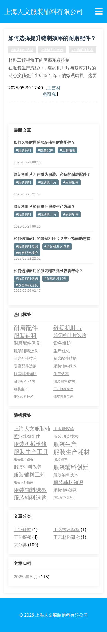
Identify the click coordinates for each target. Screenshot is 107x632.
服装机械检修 (30, 443)
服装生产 (21, 389)
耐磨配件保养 (27, 343)
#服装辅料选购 (27, 278)
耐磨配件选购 (25, 366)
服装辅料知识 (25, 373)
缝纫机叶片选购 (70, 335)
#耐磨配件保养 (55, 278)
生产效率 (61, 373)
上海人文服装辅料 (32, 428)
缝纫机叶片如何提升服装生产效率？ (44, 206)
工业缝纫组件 (63, 389)
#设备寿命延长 (27, 285)
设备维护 (62, 343)
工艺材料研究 (51, 91)
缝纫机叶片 (68, 327)
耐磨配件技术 (25, 358)
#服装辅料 (23, 150)
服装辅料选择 (65, 489)
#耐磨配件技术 (82, 49)
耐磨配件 (26, 327)
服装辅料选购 (26, 350)
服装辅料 (25, 335)
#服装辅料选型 (22, 49)
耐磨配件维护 (65, 358)
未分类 (20, 545)
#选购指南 (67, 150)
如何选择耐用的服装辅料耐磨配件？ (44, 142)
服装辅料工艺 (29, 474)
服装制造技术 (66, 436)
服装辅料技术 (23, 396)
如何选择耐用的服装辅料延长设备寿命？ (48, 270)
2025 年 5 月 (26, 577)
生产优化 (62, 350)
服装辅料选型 (30, 490)
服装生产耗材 (72, 451)
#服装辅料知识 (27, 246)
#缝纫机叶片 (47, 182)
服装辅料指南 (64, 381)
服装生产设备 (23, 459)
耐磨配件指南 (24, 381)
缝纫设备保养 (63, 396)
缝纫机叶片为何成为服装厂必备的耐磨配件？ (52, 174)
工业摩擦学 (64, 428)
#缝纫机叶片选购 (57, 246)
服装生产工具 (31, 451)
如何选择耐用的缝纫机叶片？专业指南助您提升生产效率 (52, 238)
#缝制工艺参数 (52, 49)
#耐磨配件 (45, 150)
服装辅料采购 (63, 497)
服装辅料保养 (65, 366)
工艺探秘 (22, 537)
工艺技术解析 (67, 529)
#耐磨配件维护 (27, 253)
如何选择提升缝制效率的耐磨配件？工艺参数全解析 (52, 39)
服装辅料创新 (71, 467)
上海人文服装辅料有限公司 (61, 615)
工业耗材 (22, 529)
